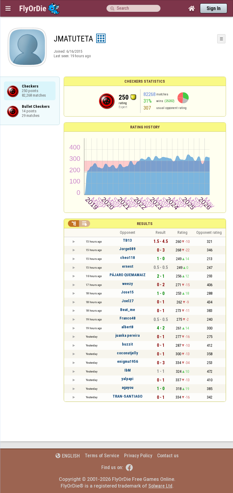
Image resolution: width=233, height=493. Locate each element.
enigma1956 (127, 361)
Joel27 (127, 301)
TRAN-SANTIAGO (127, 396)
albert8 (127, 327)
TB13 (127, 240)
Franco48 (128, 318)
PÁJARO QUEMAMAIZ (128, 275)
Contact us (168, 455)
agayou (127, 387)
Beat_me (127, 309)
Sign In (214, 8)
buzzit (127, 344)
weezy (127, 283)
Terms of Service (102, 455)
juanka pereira (127, 335)
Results (145, 223)
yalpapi (127, 378)
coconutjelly (127, 353)
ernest (127, 266)
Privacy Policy (138, 455)
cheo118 (127, 257)
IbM (127, 370)
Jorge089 (127, 249)
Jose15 (127, 292)
